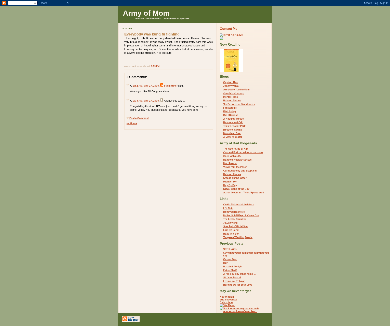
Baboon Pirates (232, 100)
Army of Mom (146, 13)
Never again (227, 296)
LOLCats (228, 208)
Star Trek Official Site (235, 226)
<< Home (132, 123)
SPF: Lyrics (230, 249)
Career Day (230, 259)
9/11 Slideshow (228, 299)
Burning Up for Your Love (237, 284)
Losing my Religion (234, 281)
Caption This (230, 82)
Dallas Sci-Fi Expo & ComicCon (241, 215)
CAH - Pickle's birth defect (238, 204)
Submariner (171, 85)
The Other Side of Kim (235, 148)
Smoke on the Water (235, 178)
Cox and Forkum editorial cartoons (243, 152)
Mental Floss (230, 96)
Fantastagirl (230, 107)
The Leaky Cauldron (234, 219)
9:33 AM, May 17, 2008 (146, 100)
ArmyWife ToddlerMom (236, 89)
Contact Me (228, 28)
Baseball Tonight (232, 266)
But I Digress (230, 115)
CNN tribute (226, 302)
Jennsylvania (231, 86)
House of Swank (232, 129)
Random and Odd (233, 122)
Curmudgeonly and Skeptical (240, 170)
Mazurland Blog (232, 133)
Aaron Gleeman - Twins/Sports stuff (243, 192)
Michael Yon (230, 181)
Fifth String (229, 111)
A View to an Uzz (232, 137)
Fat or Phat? (230, 270)
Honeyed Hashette (234, 211)
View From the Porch (235, 167)
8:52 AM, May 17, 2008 (146, 85)
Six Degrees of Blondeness (239, 104)
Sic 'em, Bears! (232, 277)
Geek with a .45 (232, 156)
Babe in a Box (231, 233)
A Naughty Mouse (233, 118)
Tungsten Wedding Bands (237, 237)
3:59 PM (155, 66)
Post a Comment (139, 118)
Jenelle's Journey (233, 93)
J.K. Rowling (230, 222)
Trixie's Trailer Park (234, 126)
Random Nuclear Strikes (237, 159)
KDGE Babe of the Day (236, 189)
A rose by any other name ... (239, 273)
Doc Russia (230, 163)
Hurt (225, 263)
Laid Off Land (230, 230)
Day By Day (230, 185)
